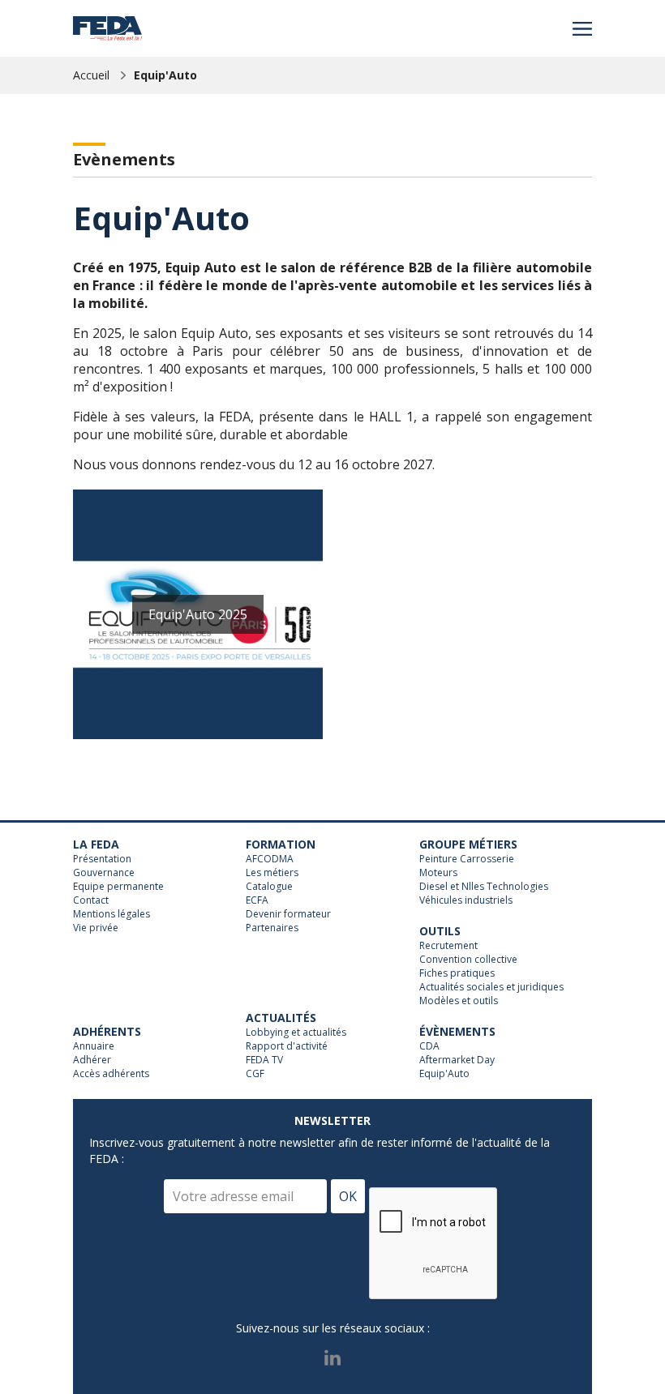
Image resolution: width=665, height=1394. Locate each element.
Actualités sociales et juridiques (491, 987)
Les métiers (272, 873)
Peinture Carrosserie (466, 859)
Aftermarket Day (457, 1060)
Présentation (102, 859)
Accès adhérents (111, 1074)
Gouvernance (104, 873)
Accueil (91, 75)
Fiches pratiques (457, 973)
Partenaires (272, 928)
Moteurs (438, 873)
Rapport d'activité (287, 1046)
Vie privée (95, 928)
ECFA (257, 900)
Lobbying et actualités (296, 1032)
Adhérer (92, 1060)
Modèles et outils (458, 1001)
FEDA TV (264, 1060)
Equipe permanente (118, 887)
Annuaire (93, 1046)
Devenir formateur (288, 914)
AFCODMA (270, 859)
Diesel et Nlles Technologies (483, 887)
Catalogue (269, 887)
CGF (255, 1074)
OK (348, 1196)
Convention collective (468, 959)
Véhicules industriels (466, 900)
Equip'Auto (165, 75)
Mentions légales (111, 914)
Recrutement (448, 946)
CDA (429, 1046)
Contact (91, 900)
